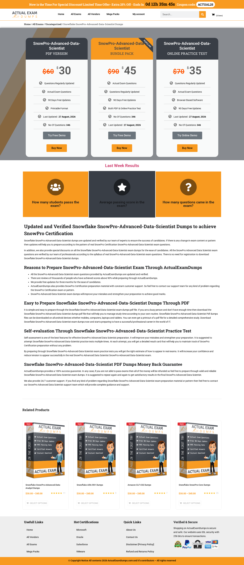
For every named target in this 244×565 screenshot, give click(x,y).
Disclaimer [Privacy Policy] (140, 544)
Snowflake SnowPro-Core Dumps (194, 485)
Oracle (79, 537)
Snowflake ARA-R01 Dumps (90, 485)
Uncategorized (53, 24)
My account (139, 14)
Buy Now (56, 148)
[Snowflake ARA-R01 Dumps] (96, 424)
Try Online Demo (187, 135)
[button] (216, 14)
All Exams (76, 14)
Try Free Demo (57, 135)
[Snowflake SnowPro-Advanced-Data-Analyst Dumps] (45, 424)
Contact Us (132, 537)
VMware (80, 551)
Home (61, 14)
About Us (131, 529)
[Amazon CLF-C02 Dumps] (147, 424)
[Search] (202, 14)
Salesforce (82, 544)
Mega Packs (113, 14)
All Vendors (94, 14)
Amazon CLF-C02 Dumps (139, 485)
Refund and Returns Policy (140, 551)
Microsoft (81, 529)
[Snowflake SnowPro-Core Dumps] (198, 424)
